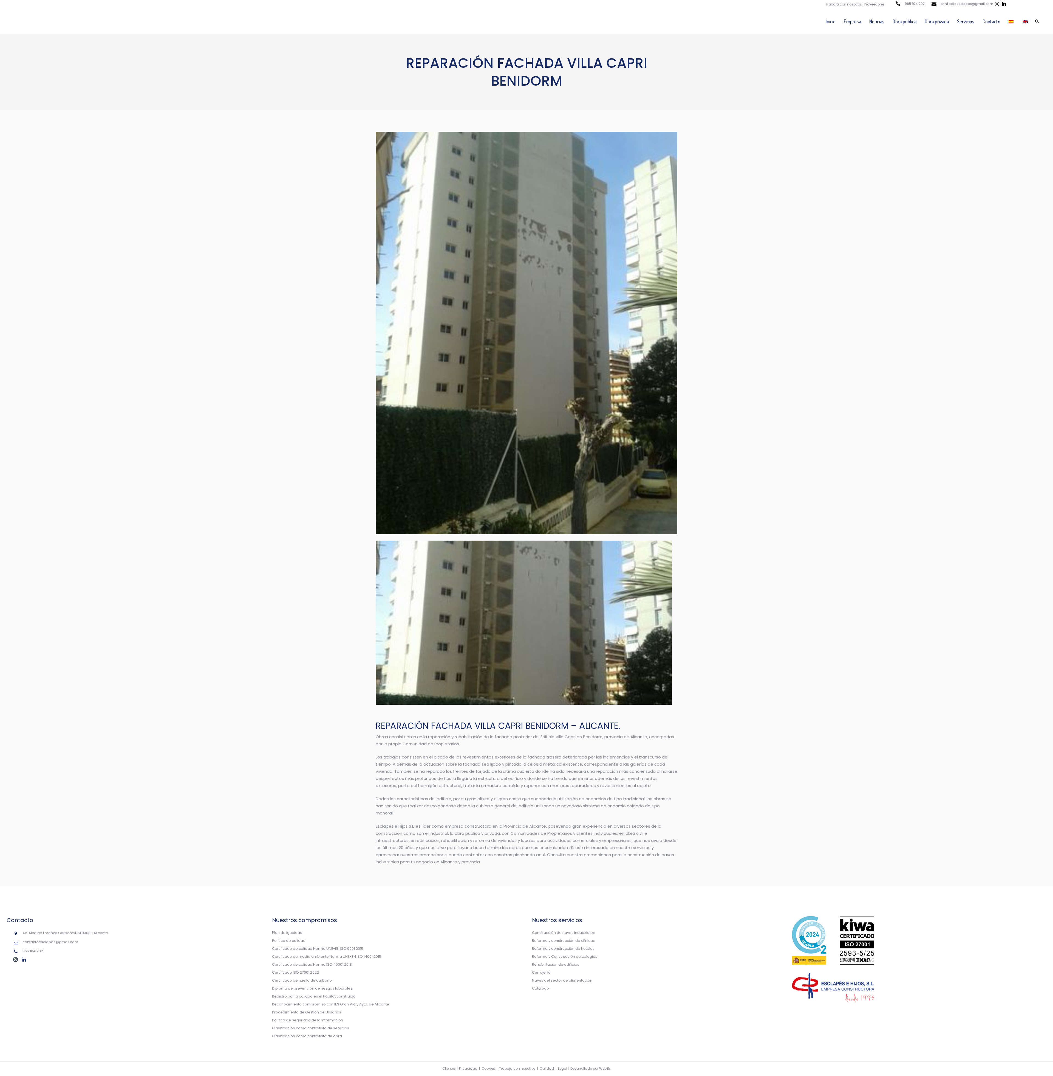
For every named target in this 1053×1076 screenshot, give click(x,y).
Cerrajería (541, 972)
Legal (562, 1068)
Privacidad (468, 1068)
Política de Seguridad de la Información (307, 1020)
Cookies (488, 1068)
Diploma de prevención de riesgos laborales (312, 988)
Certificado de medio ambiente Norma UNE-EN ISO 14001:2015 (326, 956)
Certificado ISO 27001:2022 (295, 972)
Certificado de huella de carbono (302, 980)
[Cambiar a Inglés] (1026, 21)
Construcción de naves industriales (563, 932)
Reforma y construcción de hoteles (563, 948)
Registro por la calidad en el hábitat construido (314, 996)
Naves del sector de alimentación (562, 980)
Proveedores (874, 4)
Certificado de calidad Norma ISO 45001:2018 (312, 964)
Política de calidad (288, 940)
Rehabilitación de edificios (555, 964)
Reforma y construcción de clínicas (563, 940)
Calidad (547, 1068)
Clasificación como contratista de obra (307, 1036)
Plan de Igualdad (287, 932)
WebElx (605, 1068)
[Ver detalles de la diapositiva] (524, 623)
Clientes (449, 1068)
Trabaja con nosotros (843, 4)
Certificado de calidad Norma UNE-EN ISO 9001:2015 (317, 948)
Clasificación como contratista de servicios (310, 1028)
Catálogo (540, 988)
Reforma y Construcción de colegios (564, 956)
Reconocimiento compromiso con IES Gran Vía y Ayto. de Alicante (330, 1004)
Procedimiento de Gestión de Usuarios (306, 1012)
